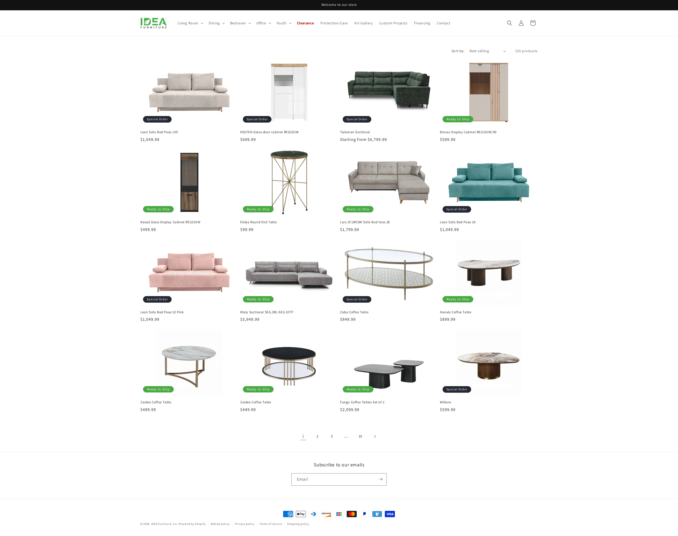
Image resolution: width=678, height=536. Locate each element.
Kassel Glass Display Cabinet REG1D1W (170, 222)
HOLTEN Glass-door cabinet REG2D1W (269, 132)
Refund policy (220, 524)
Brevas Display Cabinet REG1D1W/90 (468, 132)
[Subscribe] (380, 479)
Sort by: (458, 50)
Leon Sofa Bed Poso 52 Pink (162, 312)
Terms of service (271, 524)
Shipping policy (298, 524)
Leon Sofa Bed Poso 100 (159, 132)
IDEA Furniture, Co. (164, 524)
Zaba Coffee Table (354, 312)
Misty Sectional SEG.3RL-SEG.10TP (266, 312)
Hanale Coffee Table (455, 312)
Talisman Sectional (355, 132)
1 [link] (303, 436)
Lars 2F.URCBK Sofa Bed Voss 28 (365, 222)
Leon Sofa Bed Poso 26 (458, 222)
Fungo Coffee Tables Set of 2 (362, 402)
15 (360, 436)
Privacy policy (245, 524)
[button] (190, 23)
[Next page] (375, 436)
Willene (445, 402)
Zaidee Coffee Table (155, 402)
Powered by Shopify (192, 524)
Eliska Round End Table (258, 222)
